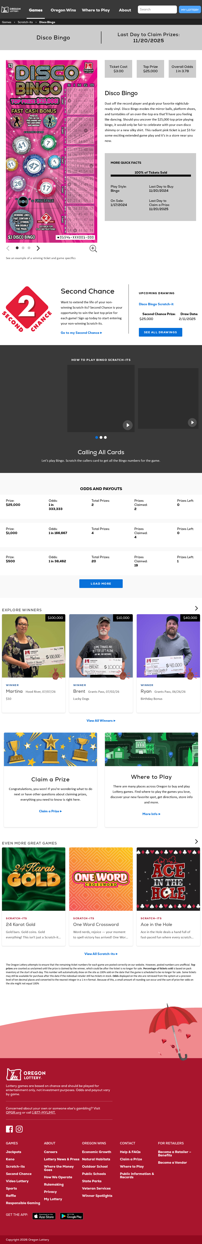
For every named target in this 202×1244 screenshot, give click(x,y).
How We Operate (58, 1177)
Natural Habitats (96, 1159)
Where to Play (132, 1166)
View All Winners (100, 721)
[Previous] (8, 248)
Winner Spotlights (97, 1195)
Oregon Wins (94, 1143)
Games (6, 22)
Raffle (11, 1195)
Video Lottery (17, 1181)
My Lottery (190, 10)
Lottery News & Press (61, 1159)
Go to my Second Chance (80, 333)
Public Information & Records (137, 1175)
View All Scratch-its (99, 954)
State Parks (92, 1181)
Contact (127, 1143)
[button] (17, 247)
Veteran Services (96, 1188)
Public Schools (94, 1174)
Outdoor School (95, 1166)
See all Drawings (160, 332)
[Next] (37, 248)
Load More (101, 583)
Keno (10, 1159)
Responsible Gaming (23, 1203)
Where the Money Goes (59, 1168)
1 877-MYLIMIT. (44, 1112)
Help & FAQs (130, 1152)
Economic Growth (96, 1152)
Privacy (50, 1191)
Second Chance (19, 1174)
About (49, 1143)
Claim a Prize (131, 1159)
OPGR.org (13, 1112)
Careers (50, 1152)
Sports (11, 1188)
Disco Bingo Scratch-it (156, 304)
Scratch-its (25, 22)
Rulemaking (54, 1184)
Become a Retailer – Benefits (174, 1153)
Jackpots (13, 1152)
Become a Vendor (172, 1162)
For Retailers (171, 1143)
